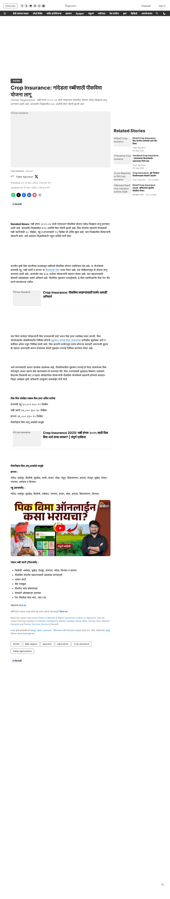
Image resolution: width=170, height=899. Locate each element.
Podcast (146, 6)
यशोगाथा (101, 13)
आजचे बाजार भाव (149, 13)
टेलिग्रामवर (57, 630)
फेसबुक (33, 630)
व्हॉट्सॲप (70, 630)
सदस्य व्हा (22, 605)
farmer (16, 644)
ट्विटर (39, 630)
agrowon (47, 644)
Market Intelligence (48, 621)
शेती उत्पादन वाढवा (21, 13)
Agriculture (62, 644)
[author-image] (13, 177)
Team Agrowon (24, 176)
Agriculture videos (74, 617)
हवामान (69, 13)
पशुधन (91, 13)
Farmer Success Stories (36, 624)
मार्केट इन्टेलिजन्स (54, 13)
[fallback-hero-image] (122, 142)
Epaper (80, 13)
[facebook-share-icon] (24, 196)
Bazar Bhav (81, 621)
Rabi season (31, 644)
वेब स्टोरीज (114, 13)
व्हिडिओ (134, 13)
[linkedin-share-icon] (29, 196)
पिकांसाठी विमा (52, 270)
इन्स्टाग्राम (47, 630)
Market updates (67, 621)
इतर (125, 13)
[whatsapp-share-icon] (13, 196)
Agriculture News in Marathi (41, 617)
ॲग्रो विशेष (37, 13)
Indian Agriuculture (22, 651)
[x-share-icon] (18, 196)
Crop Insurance (81, 644)
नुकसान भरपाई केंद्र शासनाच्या (66, 340)
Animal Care (94, 621)
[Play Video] (60, 528)
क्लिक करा (64, 611)
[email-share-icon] (34, 196)
